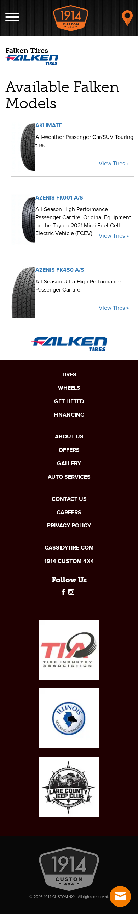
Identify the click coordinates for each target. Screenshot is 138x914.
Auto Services (69, 477)
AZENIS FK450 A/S (59, 270)
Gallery (69, 463)
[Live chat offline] (120, 896)
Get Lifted (69, 401)
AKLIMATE (48, 125)
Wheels (69, 388)
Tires (69, 375)
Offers (69, 450)
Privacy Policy (69, 525)
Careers (69, 512)
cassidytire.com (69, 548)
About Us (69, 437)
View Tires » (114, 163)
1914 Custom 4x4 (69, 561)
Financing (69, 415)
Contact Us (69, 499)
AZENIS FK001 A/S (59, 198)
